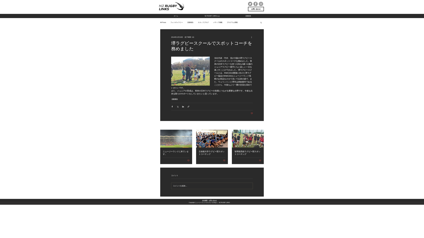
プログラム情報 (232, 22)
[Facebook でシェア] (172, 107)
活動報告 (190, 22)
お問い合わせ (213, 200)
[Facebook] (255, 4)
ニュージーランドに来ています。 (176, 152)
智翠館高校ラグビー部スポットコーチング (247, 152)
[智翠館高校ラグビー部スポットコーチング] (248, 139)
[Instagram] (261, 4)
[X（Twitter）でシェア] (178, 107)
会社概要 (204, 200)
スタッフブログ (203, 22)
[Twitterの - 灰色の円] (250, 4)
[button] (261, 22)
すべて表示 (260, 125)
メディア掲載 (217, 22)
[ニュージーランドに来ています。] (176, 139)
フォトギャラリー (176, 22)
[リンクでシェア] (188, 107)
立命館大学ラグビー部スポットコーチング (212, 152)
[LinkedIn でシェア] (183, 107)
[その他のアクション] (251, 37)
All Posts (163, 22)
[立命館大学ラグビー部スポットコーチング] (212, 139)
